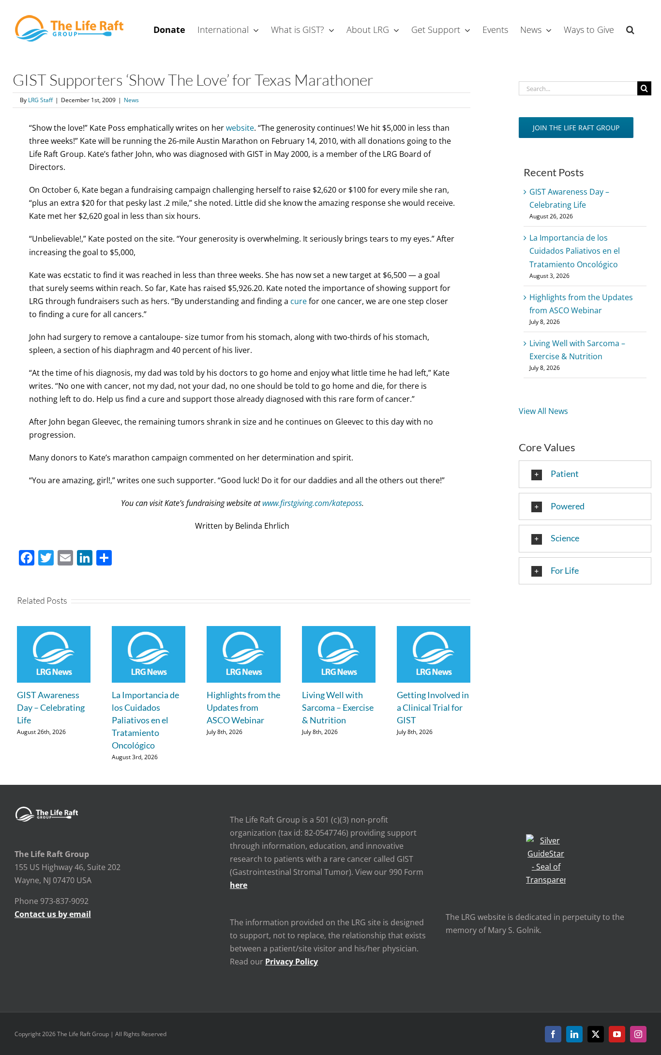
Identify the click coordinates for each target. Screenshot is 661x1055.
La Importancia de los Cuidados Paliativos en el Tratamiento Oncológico (145, 719)
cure (298, 301)
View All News (543, 411)
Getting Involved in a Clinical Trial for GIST (433, 707)
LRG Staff (40, 100)
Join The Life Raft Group (576, 127)
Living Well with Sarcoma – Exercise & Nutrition (338, 707)
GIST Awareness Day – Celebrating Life (51, 707)
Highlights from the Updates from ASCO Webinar (243, 707)
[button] (630, 28)
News (131, 100)
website (240, 127)
